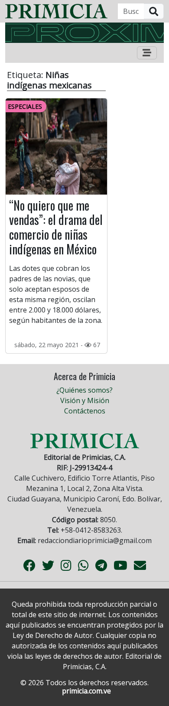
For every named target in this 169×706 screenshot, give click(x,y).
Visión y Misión (84, 400)
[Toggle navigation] (147, 52)
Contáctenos (84, 411)
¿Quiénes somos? (84, 390)
